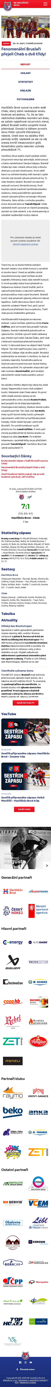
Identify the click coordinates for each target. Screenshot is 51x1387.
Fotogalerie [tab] (25, 99)
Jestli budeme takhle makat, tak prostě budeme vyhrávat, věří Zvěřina (22, 475)
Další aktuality (25, 703)
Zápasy (6, 44)
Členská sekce (27, 1369)
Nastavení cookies (28, 1382)
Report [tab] (25, 64)
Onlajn (25, 90)
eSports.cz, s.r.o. (10, 1380)
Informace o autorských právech (33, 1380)
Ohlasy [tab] (26, 73)
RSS (16, 1382)
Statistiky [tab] (25, 81)
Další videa (24, 809)
